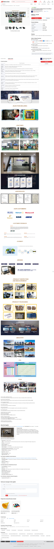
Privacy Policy (39, 546)
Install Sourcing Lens (20, 541)
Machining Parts (3, 522)
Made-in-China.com (24, 544)
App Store (2, 541)
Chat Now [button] (48, 18)
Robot (14, 521)
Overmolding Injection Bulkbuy (5, 537)
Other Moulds (8, 530)
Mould (14, 5)
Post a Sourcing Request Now (23, 495)
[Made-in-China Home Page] (5, 1)
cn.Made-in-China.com (34, 544)
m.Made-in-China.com (29, 544)
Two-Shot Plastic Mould (27, 530)
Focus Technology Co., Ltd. (21, 546)
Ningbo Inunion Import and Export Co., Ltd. (38, 11)
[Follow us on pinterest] (51, 541)
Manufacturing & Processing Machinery (8, 5)
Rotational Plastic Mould (35, 530)
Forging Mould (3, 530)
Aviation (28, 521)
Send (6, 495)
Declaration (35, 546)
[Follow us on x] (48, 541)
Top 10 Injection (43, 535)
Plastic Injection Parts (16, 522)
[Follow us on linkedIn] (52, 541)
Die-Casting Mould (14, 530)
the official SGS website (19, 426)
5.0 (44, 59)
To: (4, 486)
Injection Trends (48, 535)
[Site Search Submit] (35, 1)
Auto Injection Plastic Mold (25, 535)
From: (4, 484)
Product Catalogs (12, 518)
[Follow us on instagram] (49, 541)
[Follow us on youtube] (50, 541)
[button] (44, 2)
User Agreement (31, 546)
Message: (4, 488)
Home (1, 5)
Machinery (2, 521)
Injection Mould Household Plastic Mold (15, 535)
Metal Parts (41, 521)
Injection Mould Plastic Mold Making (34, 535)
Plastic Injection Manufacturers (5, 535)
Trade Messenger (13, 541)
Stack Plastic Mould (20, 530)
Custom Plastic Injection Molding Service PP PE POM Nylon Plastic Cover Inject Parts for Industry (16, 512)
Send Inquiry (36, 18)
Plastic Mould (17, 5)
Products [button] (13, 1)
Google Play (7, 541)
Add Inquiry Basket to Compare (15, 30)
